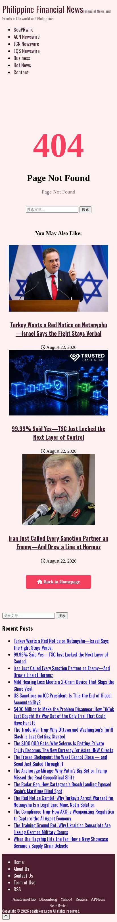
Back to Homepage (61, 581)
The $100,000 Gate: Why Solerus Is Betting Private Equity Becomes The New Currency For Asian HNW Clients (63, 747)
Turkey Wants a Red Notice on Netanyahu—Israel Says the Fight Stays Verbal (58, 328)
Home (19, 862)
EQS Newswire (27, 50)
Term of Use (24, 882)
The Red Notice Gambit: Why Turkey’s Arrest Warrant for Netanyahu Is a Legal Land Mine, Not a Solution (64, 801)
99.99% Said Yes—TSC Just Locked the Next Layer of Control (58, 432)
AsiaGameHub (24, 899)
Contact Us (23, 875)
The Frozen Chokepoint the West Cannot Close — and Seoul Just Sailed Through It (60, 760)
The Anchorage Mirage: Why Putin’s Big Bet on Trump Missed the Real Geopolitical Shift (60, 774)
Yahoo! (66, 899)
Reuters (81, 899)
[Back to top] (6, 917)
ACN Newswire (27, 36)
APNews (98, 899)
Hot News (22, 65)
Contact (21, 72)
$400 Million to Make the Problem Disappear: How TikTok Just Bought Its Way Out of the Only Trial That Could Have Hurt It (64, 716)
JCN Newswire (26, 43)
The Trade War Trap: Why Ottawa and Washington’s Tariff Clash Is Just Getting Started (63, 733)
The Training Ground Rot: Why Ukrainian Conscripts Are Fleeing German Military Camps (62, 828)
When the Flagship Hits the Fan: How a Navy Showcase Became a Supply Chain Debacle (61, 842)
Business (22, 57)
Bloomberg (48, 899)
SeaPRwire (24, 29)
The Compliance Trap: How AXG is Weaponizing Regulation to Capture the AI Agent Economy (64, 815)
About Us (21, 868)
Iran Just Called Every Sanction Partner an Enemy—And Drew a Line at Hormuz (58, 542)
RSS (17, 889)
